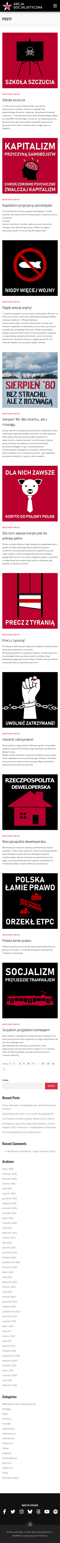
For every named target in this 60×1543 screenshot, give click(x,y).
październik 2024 (11, 1262)
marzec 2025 (8, 1237)
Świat (5, 1472)
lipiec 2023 (7, 1326)
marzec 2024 (8, 1286)
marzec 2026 (8, 1183)
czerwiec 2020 (9, 1375)
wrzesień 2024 (9, 1267)
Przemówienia (9, 1458)
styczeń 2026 (9, 1193)
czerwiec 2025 (9, 1222)
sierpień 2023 (9, 1321)
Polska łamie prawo (16, 940)
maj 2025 (7, 1227)
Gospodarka (8, 1428)
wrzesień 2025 (9, 1208)
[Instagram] (21, 1511)
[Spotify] (55, 1511)
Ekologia (6, 1409)
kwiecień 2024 (9, 1282)
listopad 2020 (9, 1350)
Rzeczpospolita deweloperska (24, 841)
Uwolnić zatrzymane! (17, 739)
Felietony (7, 1418)
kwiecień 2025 (9, 1232)
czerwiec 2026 (9, 1173)
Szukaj (5, 1080)
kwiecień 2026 (9, 1178)
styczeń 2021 (9, 1345)
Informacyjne (9, 1433)
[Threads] (38, 1511)
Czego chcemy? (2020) (44, 1151)
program (6, 1453)
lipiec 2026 (7, 1168)
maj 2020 (7, 1380)
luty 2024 (7, 1291)
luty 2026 (7, 1188)
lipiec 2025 (7, 1218)
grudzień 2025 (9, 1198)
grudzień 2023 (9, 1301)
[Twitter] (13, 1511)
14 (48, 1063)
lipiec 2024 (7, 1272)
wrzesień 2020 (9, 1360)
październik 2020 (11, 1355)
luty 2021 (7, 1340)
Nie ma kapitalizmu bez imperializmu (21, 1132)
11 (33, 1063)
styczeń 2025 (9, 1247)
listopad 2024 (9, 1257)
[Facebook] (4, 1511)
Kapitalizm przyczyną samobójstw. (27, 205)
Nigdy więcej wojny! (17, 307)
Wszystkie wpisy (11, 94)
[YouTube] (47, 1511)
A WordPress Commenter (18, 1151)
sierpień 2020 (9, 1365)
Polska (5, 1448)
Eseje (5, 1413)
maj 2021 (7, 1331)
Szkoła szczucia (13, 99)
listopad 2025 (9, 1203)
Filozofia (6, 1423)
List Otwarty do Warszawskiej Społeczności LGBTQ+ (28, 1118)
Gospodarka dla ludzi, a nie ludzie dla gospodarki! (28, 1113)
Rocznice (6, 1463)
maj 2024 (7, 1277)
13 (43, 1063)
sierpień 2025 (9, 1213)
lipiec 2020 (7, 1370)
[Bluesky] (30, 1511)
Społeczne (7, 1467)
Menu (54, 5)
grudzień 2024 (9, 1252)
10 (28, 1063)
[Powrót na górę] (30, 1524)
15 (53, 1063)
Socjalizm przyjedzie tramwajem (26, 1029)
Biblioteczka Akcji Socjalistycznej (19, 1404)
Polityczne (7, 1443)
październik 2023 (11, 1311)
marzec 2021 (8, 1336)
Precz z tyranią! (13, 640)
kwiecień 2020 (9, 1385)
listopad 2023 (9, 1306)
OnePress (17, 1535)
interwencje (8, 1438)
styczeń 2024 (9, 1296)
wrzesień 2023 (9, 1316)
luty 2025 (7, 1242)
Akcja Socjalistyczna (28, 5)
